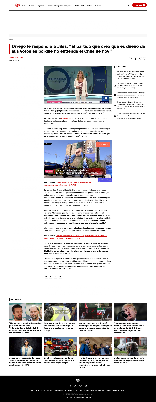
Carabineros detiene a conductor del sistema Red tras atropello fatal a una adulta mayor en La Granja (130, 85)
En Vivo (43, 390)
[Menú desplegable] (11, 5)
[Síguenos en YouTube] (85, 385)
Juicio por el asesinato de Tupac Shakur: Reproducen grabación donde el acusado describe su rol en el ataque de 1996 (131, 116)
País (24, 6)
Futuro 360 (79, 6)
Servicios (98, 6)
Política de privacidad (60, 390)
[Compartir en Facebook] (135, 59)
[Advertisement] (25, 187)
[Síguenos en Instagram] (80, 385)
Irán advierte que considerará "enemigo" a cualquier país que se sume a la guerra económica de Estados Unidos (131, 95)
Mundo (31, 6)
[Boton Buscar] (128, 5)
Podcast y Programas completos (59, 6)
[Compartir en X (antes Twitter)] (140, 59)
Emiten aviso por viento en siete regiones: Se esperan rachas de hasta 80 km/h (129, 360)
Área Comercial (34, 390)
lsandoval (16, 61)
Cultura (89, 6)
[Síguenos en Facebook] (70, 385)
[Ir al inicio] (17, 5)
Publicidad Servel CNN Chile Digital (94, 390)
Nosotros (49, 390)
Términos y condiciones (75, 390)
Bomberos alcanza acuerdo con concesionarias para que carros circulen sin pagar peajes (59, 360)
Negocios (40, 6)
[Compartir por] (145, 59)
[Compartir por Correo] (131, 59)
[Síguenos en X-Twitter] (75, 385)
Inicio (11, 40)
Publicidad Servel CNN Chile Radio (116, 390)
